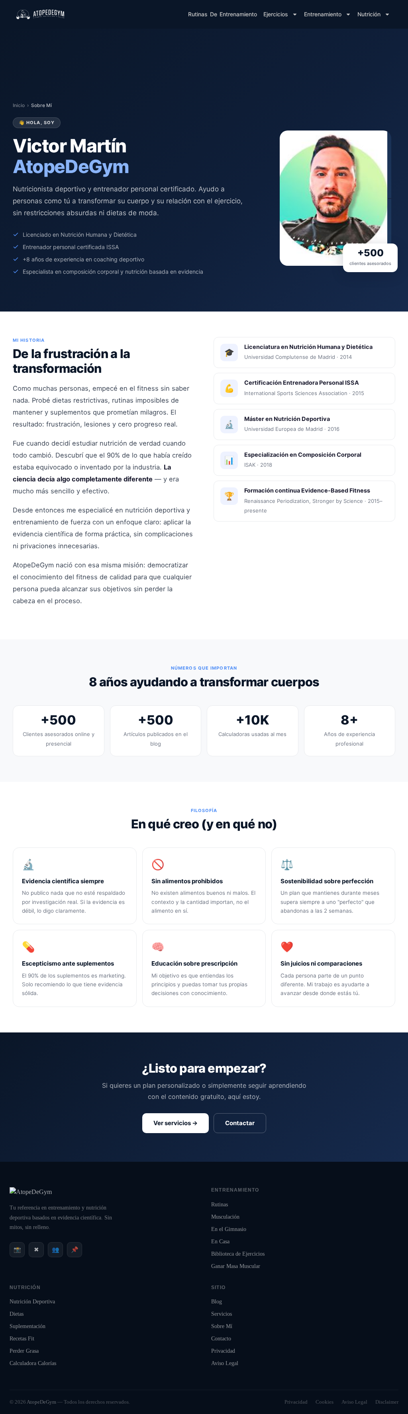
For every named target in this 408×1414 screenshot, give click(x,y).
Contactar (240, 1123)
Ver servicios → (175, 1123)
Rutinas (219, 1205)
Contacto (221, 1339)
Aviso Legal (224, 1363)
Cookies (324, 1402)
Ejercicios (275, 14)
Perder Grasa (24, 1351)
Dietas (17, 1314)
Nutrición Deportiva (32, 1302)
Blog (216, 1302)
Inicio (19, 105)
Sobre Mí (221, 1326)
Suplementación (27, 1326)
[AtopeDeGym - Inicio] (31, 1191)
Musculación (225, 1217)
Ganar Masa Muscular (235, 1266)
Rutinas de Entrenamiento (222, 14)
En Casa (220, 1242)
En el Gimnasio (228, 1229)
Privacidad (223, 1351)
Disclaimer (386, 1402)
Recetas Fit (22, 1339)
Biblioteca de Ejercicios (238, 1254)
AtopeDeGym (41, 1402)
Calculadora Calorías (33, 1363)
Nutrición (369, 14)
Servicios (221, 1314)
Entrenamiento (322, 14)
